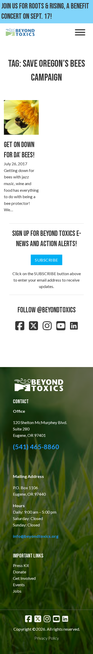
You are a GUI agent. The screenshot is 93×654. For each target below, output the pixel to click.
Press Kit (21, 565)
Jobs (17, 591)
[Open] (80, 32)
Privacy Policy (46, 638)
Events (19, 584)
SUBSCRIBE (46, 259)
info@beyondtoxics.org (35, 536)
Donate (19, 571)
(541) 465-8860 (36, 446)
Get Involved (24, 578)
